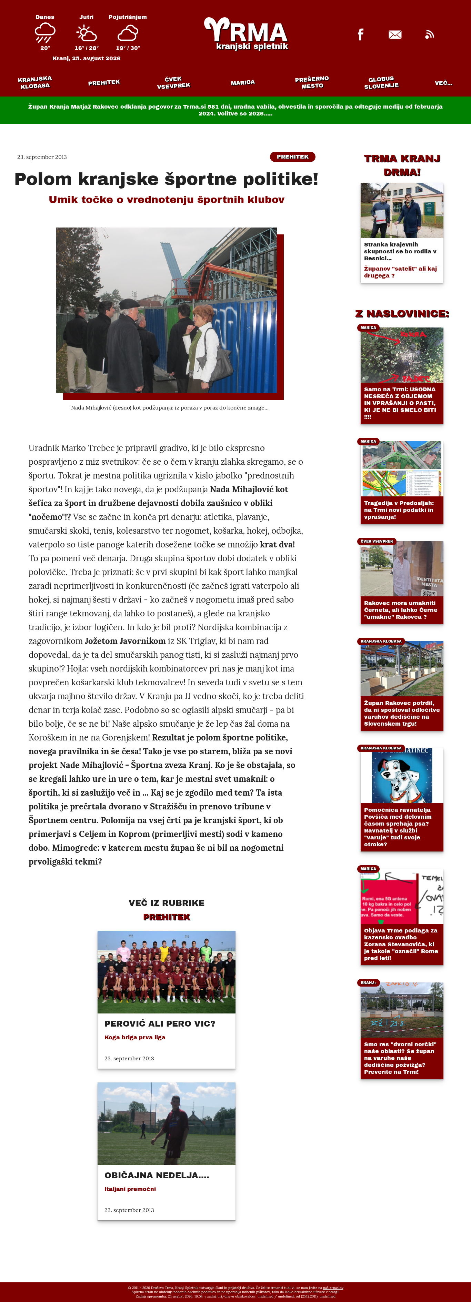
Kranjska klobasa (34, 82)
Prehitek (104, 83)
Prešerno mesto (311, 82)
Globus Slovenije (381, 82)
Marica (242, 83)
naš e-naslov (333, 1287)
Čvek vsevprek (173, 82)
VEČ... (443, 83)
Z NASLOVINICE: (402, 313)
